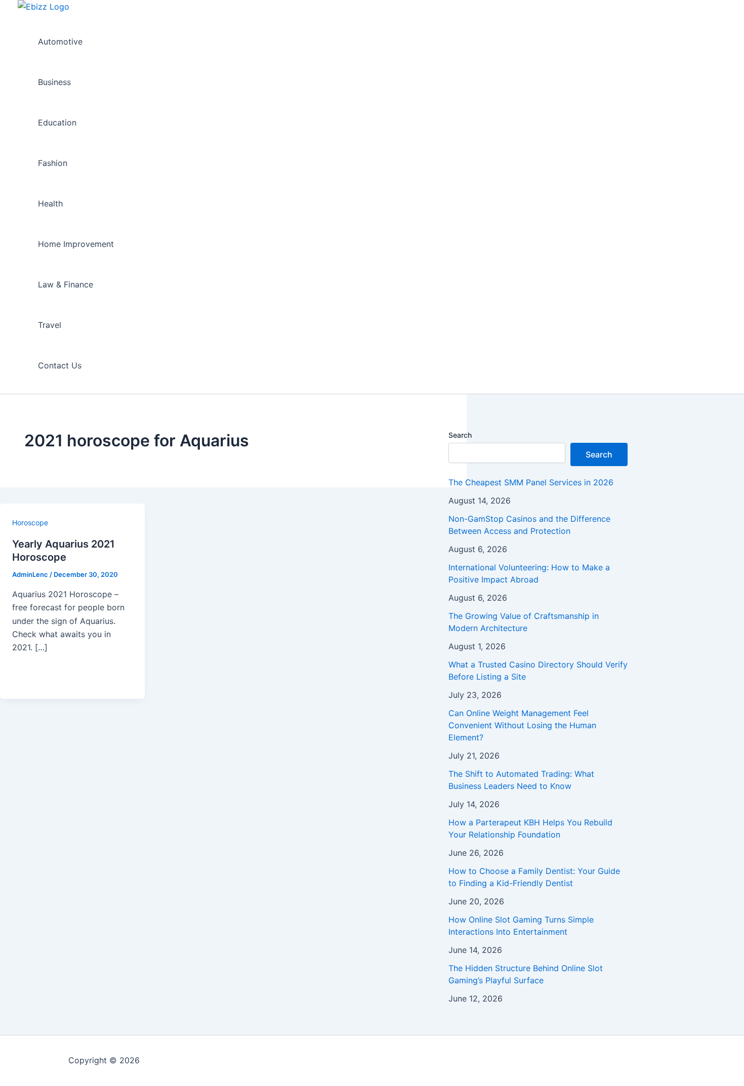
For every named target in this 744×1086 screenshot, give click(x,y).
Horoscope (30, 522)
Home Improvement (76, 244)
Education (57, 122)
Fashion (52, 163)
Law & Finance (65, 284)
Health (50, 203)
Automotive (60, 41)
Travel (49, 325)
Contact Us (59, 365)
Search (460, 435)
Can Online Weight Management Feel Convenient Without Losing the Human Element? (522, 725)
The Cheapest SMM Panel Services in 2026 (530, 482)
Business (54, 82)
